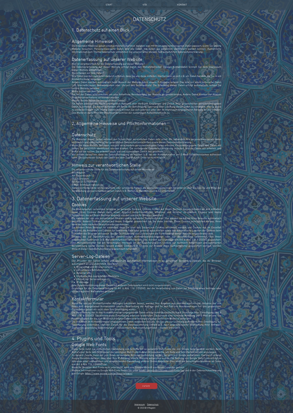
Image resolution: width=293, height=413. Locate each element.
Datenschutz (153, 404)
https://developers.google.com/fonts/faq (161, 370)
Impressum (139, 404)
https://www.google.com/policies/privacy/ (108, 373)
